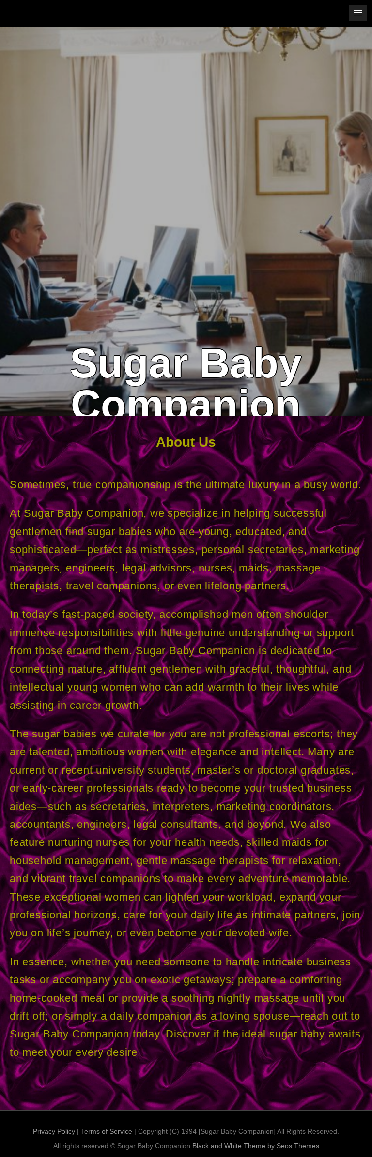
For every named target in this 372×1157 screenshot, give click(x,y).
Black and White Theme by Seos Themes (255, 1146)
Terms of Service (106, 1131)
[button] (358, 13)
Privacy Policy (54, 1131)
